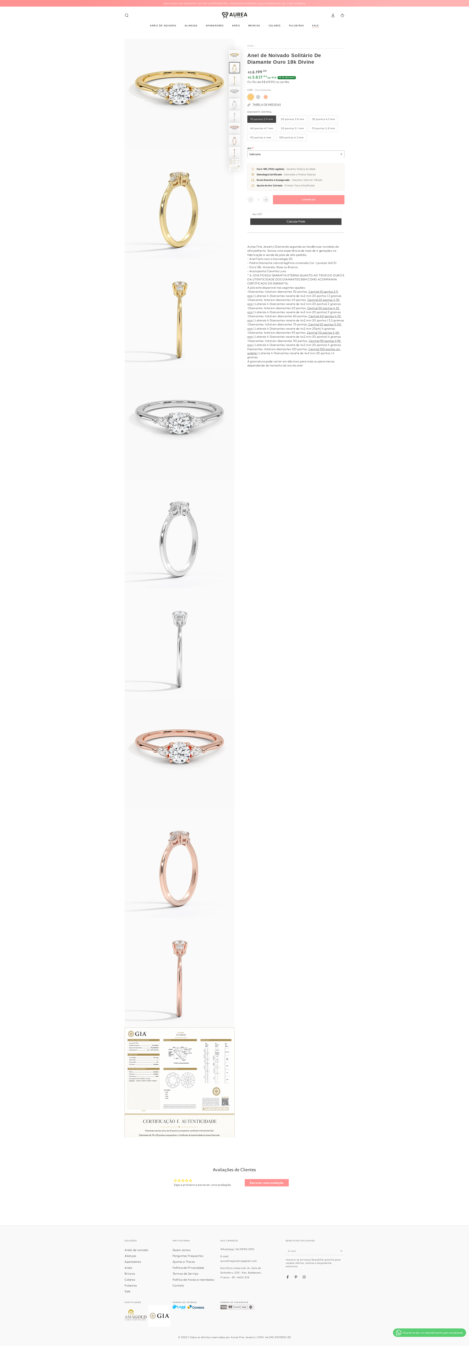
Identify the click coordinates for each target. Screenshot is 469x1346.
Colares (130, 1279)
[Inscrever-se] (342, 1251)
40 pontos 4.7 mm (261, 128)
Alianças (130, 1256)
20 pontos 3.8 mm (292, 119)
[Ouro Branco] (258, 97)
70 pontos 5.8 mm (323, 128)
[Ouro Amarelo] (250, 97)
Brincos (130, 1273)
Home (250, 46)
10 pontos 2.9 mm (261, 119)
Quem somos (182, 1250)
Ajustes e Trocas (184, 1261)
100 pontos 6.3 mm (291, 137)
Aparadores (133, 1261)
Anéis (128, 1267)
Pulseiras (131, 1285)
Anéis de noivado (136, 1250)
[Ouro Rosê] (265, 97)
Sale (127, 1291)
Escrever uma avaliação (267, 1183)
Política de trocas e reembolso (193, 1279)
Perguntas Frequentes (188, 1256)
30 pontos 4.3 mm (323, 119)
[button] (126, 15)
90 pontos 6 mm (260, 137)
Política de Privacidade (188, 1267)
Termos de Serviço (185, 1273)
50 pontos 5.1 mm (292, 128)
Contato (178, 1285)
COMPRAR (309, 199)
